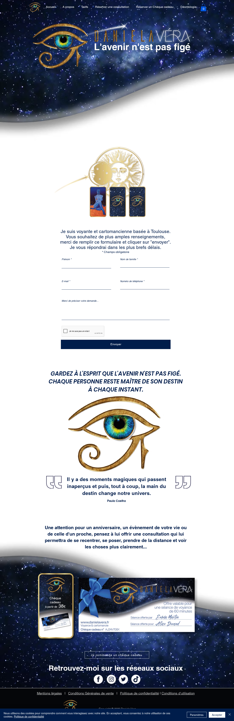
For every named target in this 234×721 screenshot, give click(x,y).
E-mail (65, 281)
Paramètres (196, 715)
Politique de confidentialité (139, 693)
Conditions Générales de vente (91, 693)
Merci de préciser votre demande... (80, 301)
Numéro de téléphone (131, 281)
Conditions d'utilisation (178, 693)
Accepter (217, 715)
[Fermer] (229, 714)
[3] (120, 134)
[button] (203, 7)
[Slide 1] (113, 134)
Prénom (66, 259)
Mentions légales (49, 693)
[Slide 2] (117, 134)
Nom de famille (128, 259)
